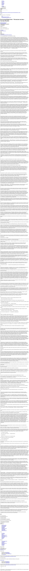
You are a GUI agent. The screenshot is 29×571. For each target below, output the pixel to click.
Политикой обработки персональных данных (10, 556)
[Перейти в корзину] (1, 13)
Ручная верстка (4, 526)
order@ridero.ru (9, 553)
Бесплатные (10, 12)
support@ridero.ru (7, 552)
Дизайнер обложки (4, 528)
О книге (1, 34)
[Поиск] (1, 10)
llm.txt (2, 538)
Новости (3, 4)
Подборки (15, 12)
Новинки (3, 542)
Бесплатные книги (4, 543)
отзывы (3, 34)
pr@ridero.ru (4, 554)
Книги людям (18, 12)
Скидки (13, 12)
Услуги (3, 2)
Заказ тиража (3, 529)
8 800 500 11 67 (2, 549)
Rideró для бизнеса (4, 530)
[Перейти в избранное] (0, 13)
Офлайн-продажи (4, 525)
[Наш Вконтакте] (2, 567)
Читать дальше (2, 560)
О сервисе (3, 1)
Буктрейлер (3, 527)
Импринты (4, 12)
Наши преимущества (4, 536)
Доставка (3, 545)
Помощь (3, 6)
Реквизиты (3, 537)
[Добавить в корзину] (3, 26)
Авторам (3, 3)
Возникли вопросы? (4, 535)
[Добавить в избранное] (1, 31)
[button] (14, 11)
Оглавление (5, 34)
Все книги (1, 12)
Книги (3, 534)
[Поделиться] (1, 33)
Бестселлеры (7, 12)
